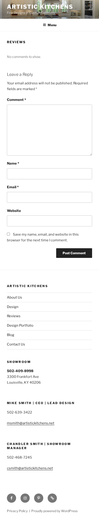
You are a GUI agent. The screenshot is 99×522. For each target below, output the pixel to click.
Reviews (13, 316)
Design (12, 307)
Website (14, 211)
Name (13, 163)
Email (13, 187)
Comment (16, 100)
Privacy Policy (17, 511)
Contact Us (16, 344)
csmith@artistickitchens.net (30, 468)
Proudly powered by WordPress (54, 511)
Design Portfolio (20, 325)
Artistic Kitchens (40, 6)
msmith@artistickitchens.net (30, 423)
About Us (14, 297)
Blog (10, 335)
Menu (52, 25)
